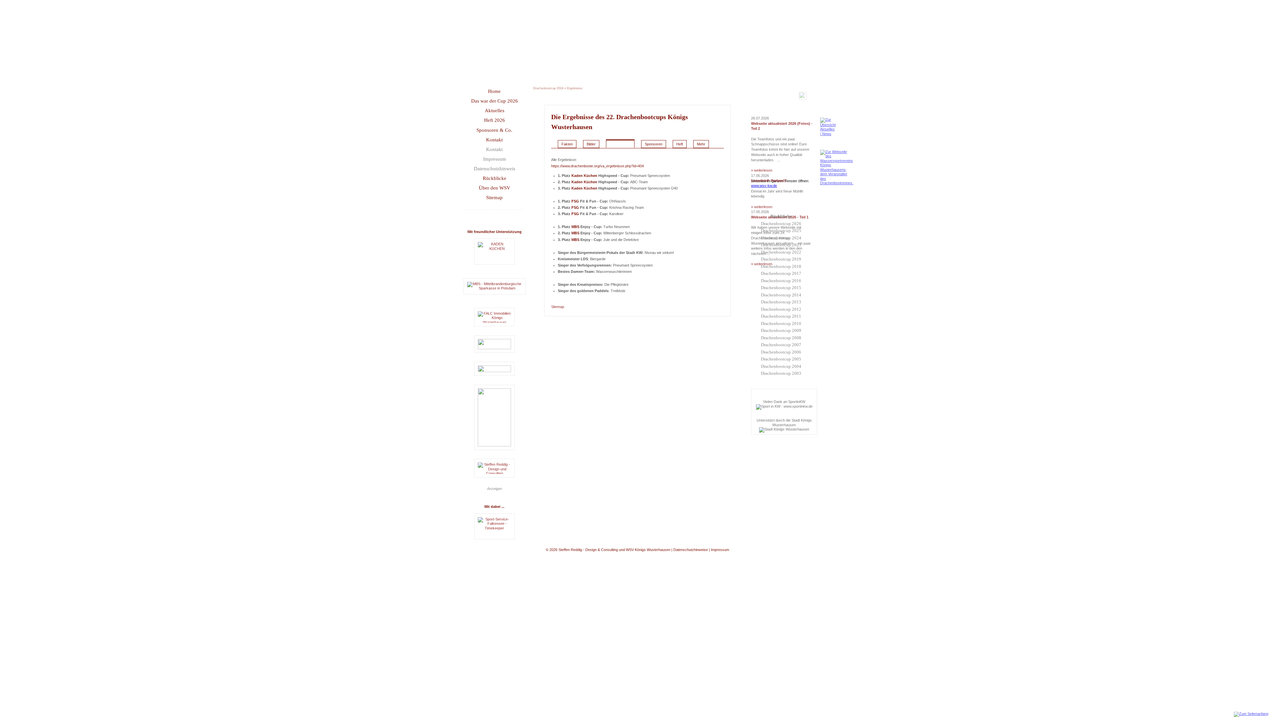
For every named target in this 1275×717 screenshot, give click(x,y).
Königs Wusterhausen (648, 550)
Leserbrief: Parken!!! (769, 181)
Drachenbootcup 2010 (781, 323)
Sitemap (494, 197)
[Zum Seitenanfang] (1251, 714)
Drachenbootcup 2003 (781, 373)
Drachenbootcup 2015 (781, 287)
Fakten (567, 144)
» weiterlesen (761, 170)
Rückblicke (494, 178)
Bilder (591, 144)
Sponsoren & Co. (494, 130)
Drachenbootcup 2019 (781, 259)
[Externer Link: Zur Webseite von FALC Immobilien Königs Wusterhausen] (495, 317)
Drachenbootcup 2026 (781, 223)
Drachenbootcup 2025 (781, 230)
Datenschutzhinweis (494, 168)
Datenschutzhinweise (690, 550)
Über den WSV (494, 188)
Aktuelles (494, 110)
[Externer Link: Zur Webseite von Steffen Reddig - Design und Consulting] (495, 468)
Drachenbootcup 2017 (781, 273)
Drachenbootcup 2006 (781, 352)
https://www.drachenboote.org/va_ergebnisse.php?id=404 (597, 166)
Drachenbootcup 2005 (781, 359)
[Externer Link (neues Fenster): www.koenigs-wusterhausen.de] (784, 429)
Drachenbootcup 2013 (781, 301)
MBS (575, 227)
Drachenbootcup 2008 (781, 337)
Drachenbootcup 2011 (781, 316)
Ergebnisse (574, 88)
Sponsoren (653, 144)
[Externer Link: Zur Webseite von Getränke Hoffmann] (495, 344)
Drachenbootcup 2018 (781, 266)
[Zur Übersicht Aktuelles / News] (828, 134)
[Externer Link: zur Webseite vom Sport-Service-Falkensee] (495, 526)
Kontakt (494, 139)
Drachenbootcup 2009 (781, 330)
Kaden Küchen (584, 176)
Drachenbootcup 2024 (781, 237)
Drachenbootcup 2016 (781, 280)
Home (494, 91)
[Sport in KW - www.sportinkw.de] (784, 406)
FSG (575, 201)
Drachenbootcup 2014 (781, 294)
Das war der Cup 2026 (494, 101)
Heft (679, 144)
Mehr (701, 144)
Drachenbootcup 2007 (781, 344)
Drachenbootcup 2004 (781, 366)
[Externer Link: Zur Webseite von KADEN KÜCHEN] (495, 251)
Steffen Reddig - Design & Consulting (588, 550)
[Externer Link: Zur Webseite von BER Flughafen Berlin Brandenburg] (495, 369)
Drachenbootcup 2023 (781, 244)
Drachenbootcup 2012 (781, 309)
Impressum (494, 159)
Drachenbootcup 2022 (781, 252)
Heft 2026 (494, 120)
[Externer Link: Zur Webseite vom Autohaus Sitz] (495, 417)
